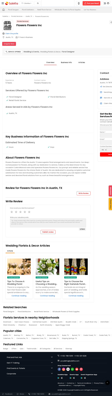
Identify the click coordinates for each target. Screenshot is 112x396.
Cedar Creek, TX (89, 335)
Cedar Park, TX (104, 335)
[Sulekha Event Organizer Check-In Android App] (82, 378)
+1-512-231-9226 (80, 356)
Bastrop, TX (18, 335)
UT (81, 322)
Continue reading (19, 295)
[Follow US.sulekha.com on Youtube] (77, 369)
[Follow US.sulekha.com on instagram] (64, 369)
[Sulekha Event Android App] (71, 378)
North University (46, 325)
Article (10, 251)
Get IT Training (13, 363)
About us (61, 383)
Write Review (84, 193)
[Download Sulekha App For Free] (78, 3)
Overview (50, 62)
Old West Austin (56, 322)
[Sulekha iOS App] (62, 378)
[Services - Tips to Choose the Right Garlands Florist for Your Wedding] (76, 267)
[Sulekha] (3, 3)
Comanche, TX (22, 338)
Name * (102, 132)
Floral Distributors (28, 9)
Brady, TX (40, 335)
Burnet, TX (76, 335)
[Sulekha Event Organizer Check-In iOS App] (85, 378)
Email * (102, 139)
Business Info (66, 62)
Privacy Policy (99, 383)
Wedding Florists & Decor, (51, 52)
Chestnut (22, 325)
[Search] (37, 3)
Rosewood (33, 325)
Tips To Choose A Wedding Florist (15, 282)
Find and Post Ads (14, 357)
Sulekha (11, 3)
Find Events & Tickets (16, 368)
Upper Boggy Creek (62, 325)
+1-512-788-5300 (66, 356)
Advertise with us (65, 385)
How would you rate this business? (22, 208)
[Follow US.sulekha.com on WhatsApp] (72, 369)
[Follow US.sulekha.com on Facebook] (59, 369)
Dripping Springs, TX (69, 338)
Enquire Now (9, 44)
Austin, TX (7, 335)
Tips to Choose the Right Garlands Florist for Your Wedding (74, 282)
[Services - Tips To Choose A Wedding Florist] (19, 267)
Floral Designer (13, 9)
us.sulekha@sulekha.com (69, 361)
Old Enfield (104, 322)
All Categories (45, 349)
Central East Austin (39, 322)
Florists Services (22, 21)
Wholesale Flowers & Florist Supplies (68, 9)
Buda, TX (65, 335)
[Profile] (105, 3)
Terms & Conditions (84, 383)
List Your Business (90, 9)
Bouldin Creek (71, 322)
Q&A (21, 349)
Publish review (48, 232)
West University (9, 325)
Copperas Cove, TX (38, 338)
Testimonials (31, 349)
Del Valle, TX (54, 338)
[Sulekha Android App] (59, 378)
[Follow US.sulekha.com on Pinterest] (81, 369)
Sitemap (69, 349)
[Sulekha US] (3, 9)
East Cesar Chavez (22, 322)
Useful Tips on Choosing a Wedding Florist (46, 282)
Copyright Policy (79, 385)
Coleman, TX (8, 338)
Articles (81, 62)
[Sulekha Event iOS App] (74, 378)
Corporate (11, 373)
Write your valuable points (19, 217)
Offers (13, 349)
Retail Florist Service (44, 9)
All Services (58, 349)
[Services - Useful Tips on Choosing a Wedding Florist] (47, 267)
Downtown (7, 322)
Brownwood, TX (53, 335)
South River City (91, 322)
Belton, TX (30, 335)
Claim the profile (11, 33)
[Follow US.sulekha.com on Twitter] (68, 369)
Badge (5, 349)
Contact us (70, 383)
